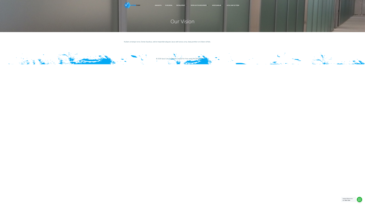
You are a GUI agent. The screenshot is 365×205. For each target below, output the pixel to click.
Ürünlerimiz (180, 5)
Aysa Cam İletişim (233, 5)
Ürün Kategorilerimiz (199, 5)
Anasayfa (158, 5)
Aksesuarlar (216, 5)
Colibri (206, 59)
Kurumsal (168, 5)
